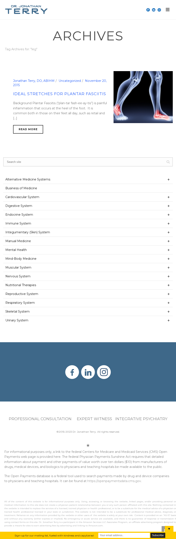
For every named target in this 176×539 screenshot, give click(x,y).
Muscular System (18, 267)
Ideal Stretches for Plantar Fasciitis (59, 94)
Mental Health (16, 250)
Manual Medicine (18, 241)
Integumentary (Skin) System (27, 232)
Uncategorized (70, 81)
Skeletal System (17, 311)
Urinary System (16, 320)
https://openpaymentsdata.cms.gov (114, 481)
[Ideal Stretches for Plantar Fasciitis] (143, 97)
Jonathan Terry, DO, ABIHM (34, 81)
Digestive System (18, 206)
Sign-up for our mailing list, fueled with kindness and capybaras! (54, 535)
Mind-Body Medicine (20, 259)
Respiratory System (20, 303)
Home (157, 57)
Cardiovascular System (22, 197)
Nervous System (17, 276)
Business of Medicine (21, 188)
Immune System (18, 223)
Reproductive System (21, 294)
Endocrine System (19, 215)
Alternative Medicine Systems (27, 179)
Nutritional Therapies (20, 285)
